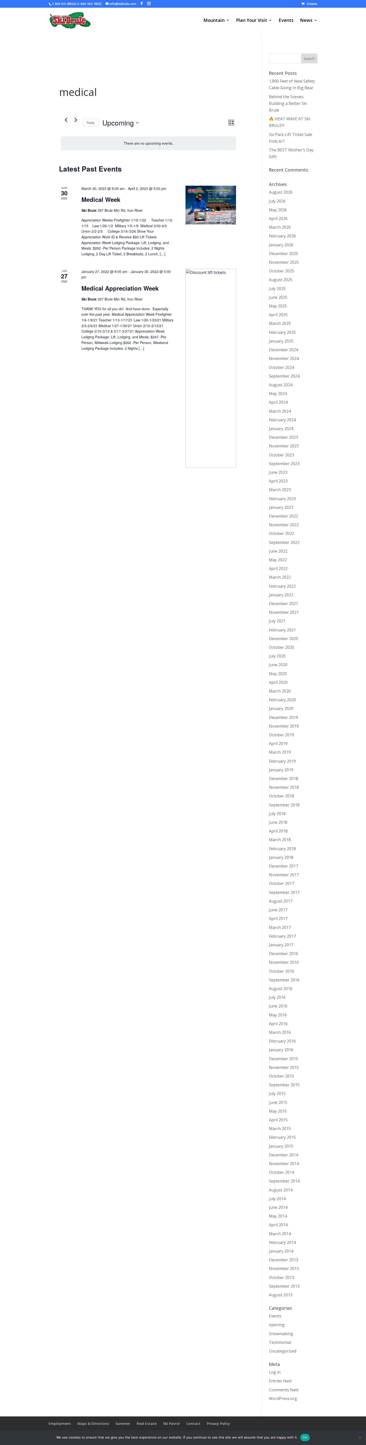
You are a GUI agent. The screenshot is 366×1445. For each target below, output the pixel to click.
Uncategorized (282, 1351)
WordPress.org (283, 1398)
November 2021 (284, 612)
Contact (193, 1423)
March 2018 (280, 839)
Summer (123, 1423)
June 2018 (278, 822)
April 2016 (278, 1023)
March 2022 (280, 577)
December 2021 (283, 603)
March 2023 (280, 489)
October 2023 (281, 455)
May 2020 (278, 673)
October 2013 (281, 1277)
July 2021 (277, 621)
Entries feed (280, 1381)
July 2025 (277, 288)
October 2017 (281, 883)
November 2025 (284, 262)
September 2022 (284, 542)
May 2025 (278, 306)
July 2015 (277, 1093)
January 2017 (281, 945)
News (306, 20)
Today (90, 122)
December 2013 (283, 1260)
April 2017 (278, 918)
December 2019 (283, 717)
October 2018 (281, 796)
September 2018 (284, 805)
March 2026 (280, 227)
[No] (359, 1437)
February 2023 (282, 498)
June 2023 (278, 472)
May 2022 (278, 560)
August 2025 (280, 279)
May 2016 (278, 1015)
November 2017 (284, 874)
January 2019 (281, 770)
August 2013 (280, 1295)
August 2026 (280, 192)
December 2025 (283, 253)
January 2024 (281, 428)
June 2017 (278, 910)
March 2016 (280, 1032)
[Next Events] (76, 120)
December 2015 (283, 1058)
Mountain (214, 20)
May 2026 (278, 210)
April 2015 (278, 1120)
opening (277, 1324)
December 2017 (283, 866)
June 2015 (278, 1102)
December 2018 (283, 778)
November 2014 (284, 1163)
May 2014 (278, 1216)
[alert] (148, 143)
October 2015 (281, 1076)
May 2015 (278, 1111)
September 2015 (284, 1085)
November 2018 (284, 787)
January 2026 (281, 245)
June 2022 (278, 551)
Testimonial (280, 1342)
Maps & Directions (93, 1423)
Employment (60, 1423)
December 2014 (283, 1155)
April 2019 (278, 743)
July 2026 (277, 201)
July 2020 (277, 656)
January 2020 (281, 708)
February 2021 (282, 630)
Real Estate (147, 1423)
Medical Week (100, 199)
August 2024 (280, 385)
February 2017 (282, 936)
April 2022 (278, 568)
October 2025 (281, 271)
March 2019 (280, 752)
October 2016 (281, 971)
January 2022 (281, 595)
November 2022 (284, 524)
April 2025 (278, 314)
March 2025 (280, 323)
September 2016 (284, 980)
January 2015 (281, 1146)
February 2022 (282, 586)
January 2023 (281, 507)
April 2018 (278, 831)
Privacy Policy (218, 1423)
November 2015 (284, 1067)
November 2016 (284, 962)
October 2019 (281, 735)
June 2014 (278, 1207)
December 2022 (283, 516)
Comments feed (283, 1390)
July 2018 (277, 813)
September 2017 (284, 892)
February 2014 (282, 1242)
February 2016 (282, 1041)
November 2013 (284, 1268)
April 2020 (278, 682)
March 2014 (280, 1233)
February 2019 (282, 761)
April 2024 (278, 402)
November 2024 (284, 358)
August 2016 (280, 988)
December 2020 (283, 638)
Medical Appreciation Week (120, 288)
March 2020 (280, 691)
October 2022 (281, 533)
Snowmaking (281, 1333)
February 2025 (282, 332)
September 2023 (284, 463)
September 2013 (284, 1286)
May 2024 (278, 393)
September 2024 (284, 376)
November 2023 (284, 446)
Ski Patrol (171, 1423)
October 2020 (281, 647)
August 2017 (280, 901)
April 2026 (278, 218)
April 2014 (278, 1224)
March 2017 (280, 927)
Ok (305, 1437)
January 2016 (281, 1049)
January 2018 (281, 857)
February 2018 (282, 848)
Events (286, 20)
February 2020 (282, 699)
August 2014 (280, 1190)
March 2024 (280, 411)
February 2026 (282, 236)
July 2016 (277, 997)
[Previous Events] (66, 120)
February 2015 (282, 1137)
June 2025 (278, 297)
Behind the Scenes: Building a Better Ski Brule (288, 103)
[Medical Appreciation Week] (210, 368)
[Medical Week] (210, 205)
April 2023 (278, 481)
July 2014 (277, 1198)
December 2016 (283, 953)
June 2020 (278, 664)
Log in (275, 1372)
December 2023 (283, 437)
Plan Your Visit (251, 20)
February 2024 (282, 420)
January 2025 (281, 341)
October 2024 (281, 367)
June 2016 (278, 1006)
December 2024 (283, 349)
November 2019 (284, 726)
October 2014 (281, 1172)
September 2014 (284, 1181)
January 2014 (281, 1251)
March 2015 (280, 1128)
